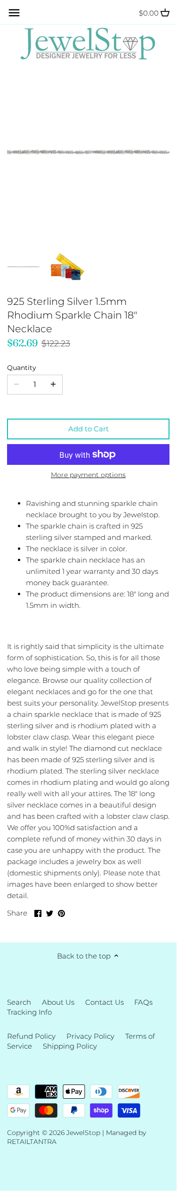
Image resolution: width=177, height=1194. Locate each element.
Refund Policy (31, 1036)
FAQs (143, 1002)
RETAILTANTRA (31, 1141)
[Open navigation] (14, 13)
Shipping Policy (70, 1046)
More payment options (88, 475)
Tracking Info (29, 1012)
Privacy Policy (90, 1036)
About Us (58, 1002)
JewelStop (83, 1132)
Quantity (21, 367)
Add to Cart (88, 428)
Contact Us (104, 1002)
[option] (23, 267)
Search (19, 1002)
